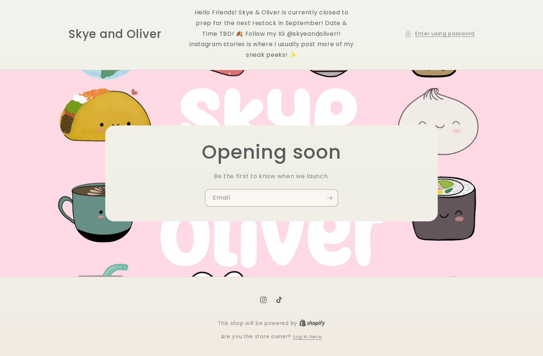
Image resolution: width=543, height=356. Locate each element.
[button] (440, 33)
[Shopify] (312, 323)
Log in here (307, 336)
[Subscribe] (329, 198)
